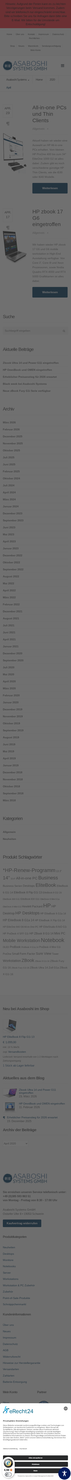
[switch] (8, 1474)
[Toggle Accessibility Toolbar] (64, 1473)
